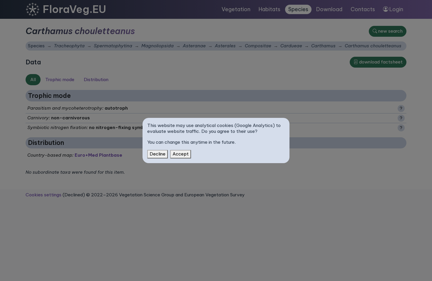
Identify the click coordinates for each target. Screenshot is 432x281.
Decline (157, 154)
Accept (181, 154)
